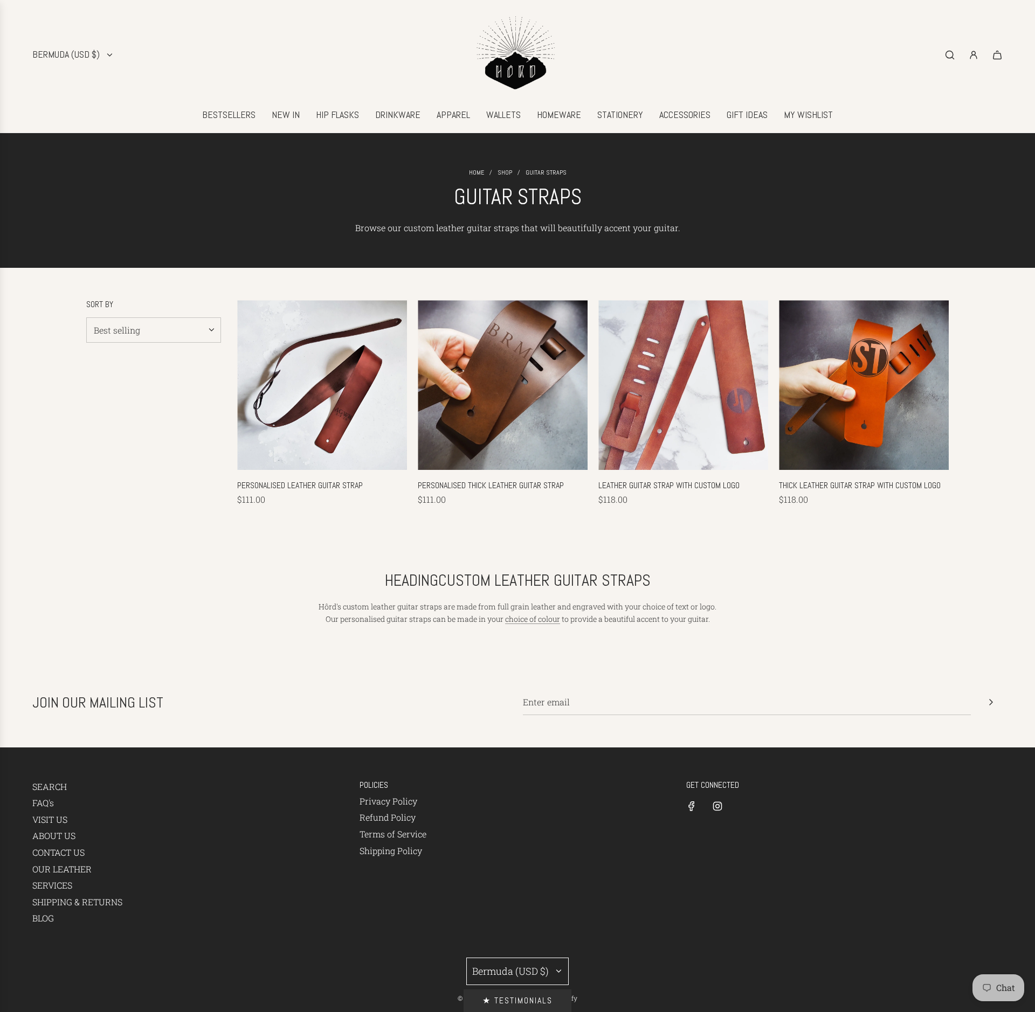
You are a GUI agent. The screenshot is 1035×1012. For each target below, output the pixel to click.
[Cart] (997, 55)
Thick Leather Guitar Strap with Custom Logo (860, 485)
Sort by (99, 304)
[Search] (950, 55)
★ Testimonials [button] (517, 1000)
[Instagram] (717, 806)
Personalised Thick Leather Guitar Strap (491, 485)
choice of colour (532, 619)
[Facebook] (691, 806)
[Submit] (991, 702)
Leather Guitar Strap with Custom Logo (669, 485)
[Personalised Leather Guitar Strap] (322, 385)
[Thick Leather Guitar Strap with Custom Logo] (864, 385)
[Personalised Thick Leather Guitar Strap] (503, 385)
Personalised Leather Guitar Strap (300, 485)
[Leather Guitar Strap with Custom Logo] (683, 385)
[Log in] (973, 55)
